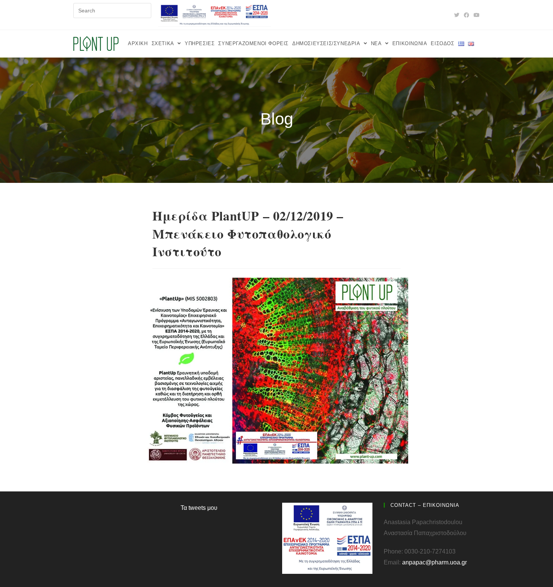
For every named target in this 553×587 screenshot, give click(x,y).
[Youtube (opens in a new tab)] (475, 15)
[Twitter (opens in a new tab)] (457, 15)
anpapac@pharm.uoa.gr (434, 562)
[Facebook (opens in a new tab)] (466, 15)
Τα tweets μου (199, 508)
